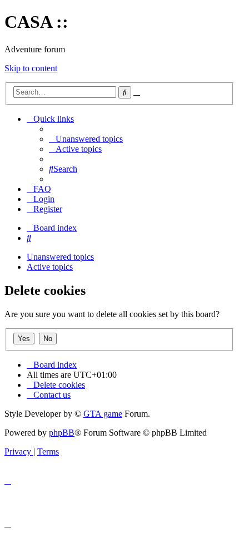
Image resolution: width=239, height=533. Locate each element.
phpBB (61, 432)
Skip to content (30, 68)
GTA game (102, 413)
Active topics (50, 267)
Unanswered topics (60, 256)
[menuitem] (86, 139)
